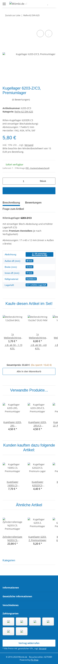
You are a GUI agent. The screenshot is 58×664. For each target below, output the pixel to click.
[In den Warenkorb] (5, 25)
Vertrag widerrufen (29, 643)
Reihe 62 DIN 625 (24, 111)
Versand (28, 145)
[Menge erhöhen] (51, 181)
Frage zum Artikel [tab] (13, 209)
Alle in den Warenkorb (29, 371)
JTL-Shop (34, 659)
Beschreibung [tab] (11, 202)
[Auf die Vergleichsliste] (40, 33)
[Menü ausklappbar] (4, 2)
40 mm (29, 261)
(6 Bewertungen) (21, 99)
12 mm (29, 267)
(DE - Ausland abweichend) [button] (37, 168)
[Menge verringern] (6, 181)
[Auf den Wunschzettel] (48, 33)
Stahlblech (31, 279)
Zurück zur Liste (12, 15)
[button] (38, 3)
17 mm (29, 273)
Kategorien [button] (9, 560)
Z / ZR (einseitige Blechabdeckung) (39, 254)
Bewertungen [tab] (33, 202)
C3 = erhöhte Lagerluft (36, 285)
